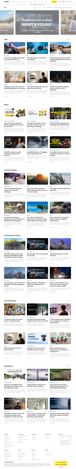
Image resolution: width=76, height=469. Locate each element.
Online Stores (47, 436)
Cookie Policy (41, 466)
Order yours (43, 4)
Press (33, 453)
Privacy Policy (68, 440)
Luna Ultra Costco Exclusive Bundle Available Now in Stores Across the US (14, 124)
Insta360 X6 (6, 436)
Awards (33, 457)
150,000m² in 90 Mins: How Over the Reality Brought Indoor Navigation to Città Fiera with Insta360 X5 (14, 415)
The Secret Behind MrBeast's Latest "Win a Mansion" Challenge (13, 190)
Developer (20, 457)
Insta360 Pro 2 (34, 436)
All (35, 7)
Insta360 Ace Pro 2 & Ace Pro (9, 442)
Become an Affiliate (21, 453)
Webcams (6, 84)
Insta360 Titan (34, 437)
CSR (32, 456)
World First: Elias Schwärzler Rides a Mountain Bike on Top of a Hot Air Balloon (37, 190)
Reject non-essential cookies (61, 464)
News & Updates (30, 317)
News (44, 7)
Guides (5, 317)
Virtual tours (6, 411)
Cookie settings (61, 466)
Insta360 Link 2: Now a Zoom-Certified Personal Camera (36, 349)
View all (68, 39)
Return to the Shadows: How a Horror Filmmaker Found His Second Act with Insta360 (59, 284)
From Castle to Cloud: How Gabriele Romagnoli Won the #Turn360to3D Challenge (59, 386)
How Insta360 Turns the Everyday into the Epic (37, 254)
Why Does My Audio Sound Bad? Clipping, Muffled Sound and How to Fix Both (60, 59)
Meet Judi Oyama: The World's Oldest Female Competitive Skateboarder (59, 219)
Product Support (7, 451)
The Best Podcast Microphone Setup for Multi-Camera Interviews (59, 88)
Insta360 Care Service (8, 456)
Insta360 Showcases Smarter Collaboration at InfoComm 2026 (37, 320)
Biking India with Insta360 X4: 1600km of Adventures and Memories (36, 284)
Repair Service (6, 453)
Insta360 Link (20, 440)
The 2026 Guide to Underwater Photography (36, 58)
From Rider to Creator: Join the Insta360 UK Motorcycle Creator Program (60, 153)
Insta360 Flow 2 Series (8, 446)
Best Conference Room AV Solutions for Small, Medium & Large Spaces (59, 349)
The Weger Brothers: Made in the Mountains (60, 189)
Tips (39, 7)
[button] (59, 1)
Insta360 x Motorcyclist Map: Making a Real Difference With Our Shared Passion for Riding (13, 255)
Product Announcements (9, 121)
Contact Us (20, 451)
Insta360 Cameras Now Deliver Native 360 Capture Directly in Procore (59, 415)
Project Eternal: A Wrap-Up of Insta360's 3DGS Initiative (36, 385)
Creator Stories (50, 7)
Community (6, 251)
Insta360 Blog (34, 454)
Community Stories (57, 7)
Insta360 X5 (6, 440)
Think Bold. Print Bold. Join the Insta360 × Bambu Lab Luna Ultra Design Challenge (36, 124)
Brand (5, 150)
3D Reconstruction (8, 382)
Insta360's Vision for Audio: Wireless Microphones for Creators (12, 153)
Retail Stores (47, 437)
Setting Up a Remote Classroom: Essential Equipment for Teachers (14, 87)
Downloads (6, 459)
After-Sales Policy (7, 454)
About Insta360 (34, 451)
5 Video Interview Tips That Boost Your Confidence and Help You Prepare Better (60, 321)
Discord (46, 453)
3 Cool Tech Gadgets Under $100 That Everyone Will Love (14, 58)
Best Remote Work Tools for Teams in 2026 (12, 349)
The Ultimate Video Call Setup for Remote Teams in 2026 (37, 87)
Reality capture (30, 411)
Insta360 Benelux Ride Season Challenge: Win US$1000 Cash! (59, 124)
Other (28, 55)
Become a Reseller (21, 456)
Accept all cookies (61, 462)
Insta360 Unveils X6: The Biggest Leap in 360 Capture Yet (37, 153)
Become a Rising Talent (22, 454)
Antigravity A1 (6, 439)
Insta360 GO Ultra (7, 443)
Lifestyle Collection (48, 454)
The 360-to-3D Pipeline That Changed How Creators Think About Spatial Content (13, 386)
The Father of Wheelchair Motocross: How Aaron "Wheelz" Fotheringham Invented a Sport (37, 219)
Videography (7, 186)
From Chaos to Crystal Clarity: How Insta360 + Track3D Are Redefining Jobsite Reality (36, 415)
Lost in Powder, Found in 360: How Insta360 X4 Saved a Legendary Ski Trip (14, 284)
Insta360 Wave (20, 437)
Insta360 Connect (21, 442)
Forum (46, 451)
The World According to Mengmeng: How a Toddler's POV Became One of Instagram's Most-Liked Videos (14, 219)
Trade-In (5, 457)
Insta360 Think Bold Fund (36, 459)
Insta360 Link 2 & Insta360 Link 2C (23, 439)
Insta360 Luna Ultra (7, 437)
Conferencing (64, 7)
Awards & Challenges (31, 121)
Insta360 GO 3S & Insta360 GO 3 (9, 445)
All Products (6, 55)
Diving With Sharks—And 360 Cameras (59, 254)
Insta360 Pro (34, 439)
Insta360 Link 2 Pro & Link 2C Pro (23, 436)
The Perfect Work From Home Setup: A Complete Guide (13, 320)
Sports (28, 186)
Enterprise (70, 7)
